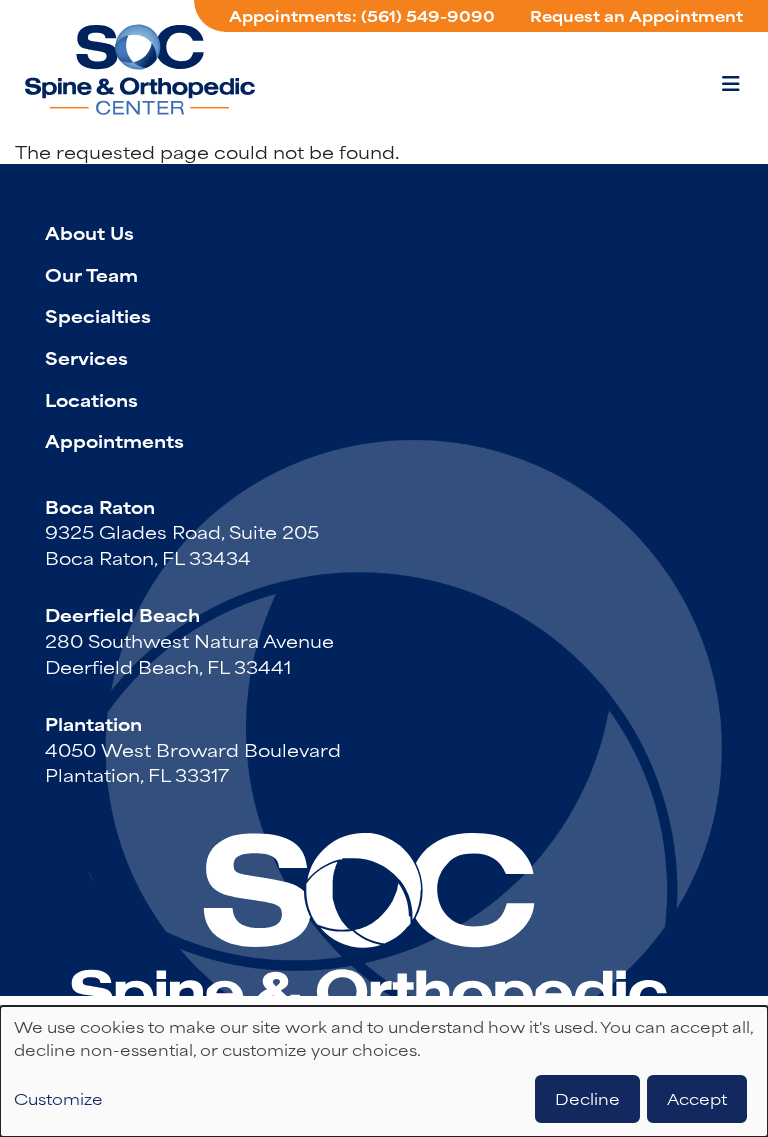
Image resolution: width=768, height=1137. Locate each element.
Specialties (98, 315)
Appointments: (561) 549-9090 (362, 15)
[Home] (140, 69)
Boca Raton (100, 506)
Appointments (114, 440)
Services (86, 357)
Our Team (91, 274)
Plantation (93, 723)
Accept (697, 1098)
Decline (587, 1098)
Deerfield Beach (122, 614)
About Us (89, 232)
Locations (91, 399)
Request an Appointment (636, 15)
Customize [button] (58, 1099)
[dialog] (384, 1071)
